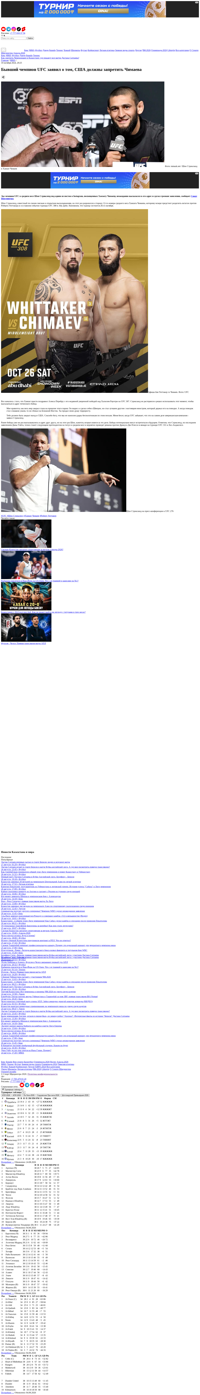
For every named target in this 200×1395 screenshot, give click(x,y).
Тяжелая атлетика (66, 1064)
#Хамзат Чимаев (31, 516)
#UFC (4, 516)
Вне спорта (18, 1062)
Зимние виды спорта (124, 50)
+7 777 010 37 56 (17, 33)
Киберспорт (93, 50)
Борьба (52, 50)
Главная (4, 60)
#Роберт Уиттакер (48, 516)
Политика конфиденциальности (43, 1074)
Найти (30, 38)
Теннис (59, 50)
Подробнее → (7, 1162)
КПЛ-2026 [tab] (6, 1095)
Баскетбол (28, 1062)
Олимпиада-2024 (49, 1064)
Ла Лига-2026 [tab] (29, 1095)
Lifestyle (171, 50)
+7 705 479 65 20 (18, 1079)
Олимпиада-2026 (159, 50)
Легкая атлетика (107, 50)
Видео (53, 1062)
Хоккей (67, 50)
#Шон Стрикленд (15, 516)
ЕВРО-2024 (40, 1067)
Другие (138, 50)
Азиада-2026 (19, 53)
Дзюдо (46, 50)
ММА (32, 50)
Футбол (38, 50)
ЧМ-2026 (146, 50)
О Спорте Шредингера (60, 1069)
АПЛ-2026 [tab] (17, 1095)
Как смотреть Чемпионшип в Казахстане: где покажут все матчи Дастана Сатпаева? (40, 58)
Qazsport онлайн (8, 1071)
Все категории (182, 50)
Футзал (84, 50)
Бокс (26, 50)
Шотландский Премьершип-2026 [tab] (75, 1095)
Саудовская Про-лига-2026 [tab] (48, 1095)
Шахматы (75, 50)
